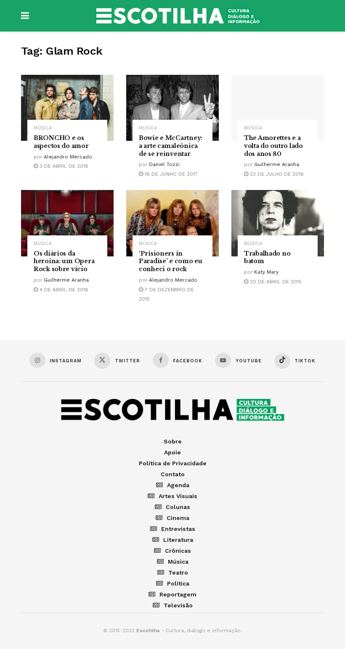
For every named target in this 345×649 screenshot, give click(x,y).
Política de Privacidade (173, 463)
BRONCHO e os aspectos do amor (61, 142)
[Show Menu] (25, 16)
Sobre (173, 441)
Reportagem (177, 594)
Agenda (178, 485)
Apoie (172, 452)
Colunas (178, 507)
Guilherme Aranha (276, 164)
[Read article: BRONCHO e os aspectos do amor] (67, 108)
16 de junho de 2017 (170, 174)
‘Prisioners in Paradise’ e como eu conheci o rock (170, 261)
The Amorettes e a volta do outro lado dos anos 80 (273, 146)
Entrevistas (178, 528)
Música (43, 128)
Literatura (178, 539)
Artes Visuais (178, 496)
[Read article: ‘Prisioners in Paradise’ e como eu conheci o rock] (172, 223)
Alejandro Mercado (68, 157)
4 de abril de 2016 (63, 290)
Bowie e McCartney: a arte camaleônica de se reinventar (170, 146)
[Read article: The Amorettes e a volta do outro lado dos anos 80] (277, 108)
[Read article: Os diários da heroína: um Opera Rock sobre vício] (67, 223)
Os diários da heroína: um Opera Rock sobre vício (64, 261)
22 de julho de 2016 (276, 174)
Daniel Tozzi (164, 164)
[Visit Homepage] (179, 16)
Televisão (178, 605)
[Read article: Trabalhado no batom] (277, 223)
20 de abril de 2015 (275, 282)
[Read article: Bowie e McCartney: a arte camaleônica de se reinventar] (172, 108)
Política (178, 583)
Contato (173, 474)
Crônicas (178, 550)
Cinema (178, 517)
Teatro (178, 572)
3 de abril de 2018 (63, 166)
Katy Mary (266, 272)
